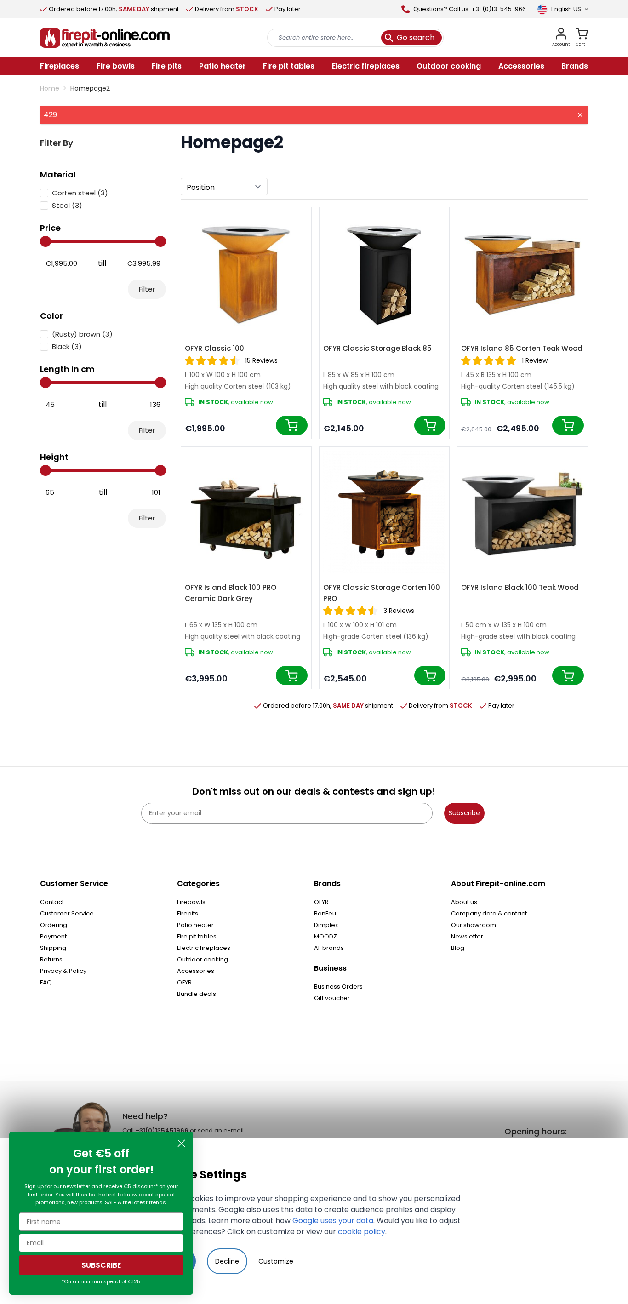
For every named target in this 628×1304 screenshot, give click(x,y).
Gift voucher (332, 998)
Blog (457, 948)
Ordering (53, 925)
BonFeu (325, 913)
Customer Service (67, 913)
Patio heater (195, 925)
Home (49, 88)
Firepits (187, 913)
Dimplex (326, 925)
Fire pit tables (197, 936)
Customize (275, 1261)
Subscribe (464, 813)
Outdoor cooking (202, 959)
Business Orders (338, 986)
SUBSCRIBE (101, 1265)
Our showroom (473, 925)
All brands (329, 948)
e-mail (233, 1130)
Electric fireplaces (203, 948)
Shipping (53, 948)
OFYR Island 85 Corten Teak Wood (521, 348)
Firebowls (191, 902)
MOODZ (325, 936)
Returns (51, 959)
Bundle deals (196, 993)
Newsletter (467, 936)
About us (464, 902)
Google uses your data (332, 1220)
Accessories (195, 971)
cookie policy (361, 1231)
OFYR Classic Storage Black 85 (377, 348)
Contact (52, 902)
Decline (227, 1261)
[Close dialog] (181, 1143)
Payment (53, 936)
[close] (580, 115)
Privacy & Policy (63, 971)
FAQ (46, 982)
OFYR (184, 982)
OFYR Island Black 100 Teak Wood (520, 587)
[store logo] (105, 38)
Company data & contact (489, 913)
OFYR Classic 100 (214, 348)
